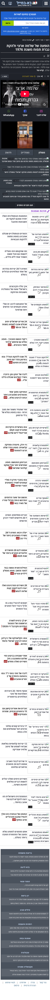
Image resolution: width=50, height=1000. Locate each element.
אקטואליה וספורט (25, 966)
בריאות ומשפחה (25, 853)
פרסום (16, 985)
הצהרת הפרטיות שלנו (13, 31)
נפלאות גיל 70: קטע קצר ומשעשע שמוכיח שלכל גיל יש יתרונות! (28, 899)
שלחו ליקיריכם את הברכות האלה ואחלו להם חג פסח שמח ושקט (29, 928)
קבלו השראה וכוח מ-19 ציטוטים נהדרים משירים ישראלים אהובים (28, 946)
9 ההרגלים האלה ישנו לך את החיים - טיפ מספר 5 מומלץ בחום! (29, 903)
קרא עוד (40, 70)
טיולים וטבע (25, 910)
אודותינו (23, 982)
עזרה (33, 982)
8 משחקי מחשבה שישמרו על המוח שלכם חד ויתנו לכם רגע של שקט (27, 956)
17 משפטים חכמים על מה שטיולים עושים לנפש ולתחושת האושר (28, 914)
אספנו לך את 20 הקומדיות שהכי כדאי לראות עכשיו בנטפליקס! (29, 942)
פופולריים (25, 152)
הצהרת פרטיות (30, 985)
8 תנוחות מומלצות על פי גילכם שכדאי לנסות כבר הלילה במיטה (29, 871)
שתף (38, 76)
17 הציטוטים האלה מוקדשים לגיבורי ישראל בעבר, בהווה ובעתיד (29, 970)
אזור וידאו (39, 40)
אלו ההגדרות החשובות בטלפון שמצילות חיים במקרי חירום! (30, 960)
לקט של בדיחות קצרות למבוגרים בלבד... (36, 885)
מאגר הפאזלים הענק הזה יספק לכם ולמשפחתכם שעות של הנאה (28, 889)
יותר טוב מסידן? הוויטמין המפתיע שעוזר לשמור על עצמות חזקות (28, 857)
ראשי (47, 40)
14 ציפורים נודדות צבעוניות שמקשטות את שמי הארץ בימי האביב (28, 917)
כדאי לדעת (25, 867)
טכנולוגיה (25, 952)
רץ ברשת (25, 895)
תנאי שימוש (24, 31)
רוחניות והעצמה (25, 924)
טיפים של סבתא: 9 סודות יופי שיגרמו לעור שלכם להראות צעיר (29, 875)
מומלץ (42, 152)
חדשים (8, 152)
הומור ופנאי (25, 881)
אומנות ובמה (27, 40)
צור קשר (42, 982)
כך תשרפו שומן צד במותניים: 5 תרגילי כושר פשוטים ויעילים (30, 974)
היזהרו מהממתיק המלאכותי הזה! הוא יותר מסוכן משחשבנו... (30, 861)
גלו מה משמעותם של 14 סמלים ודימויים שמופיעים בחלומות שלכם (28, 932)
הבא (5, 76)
